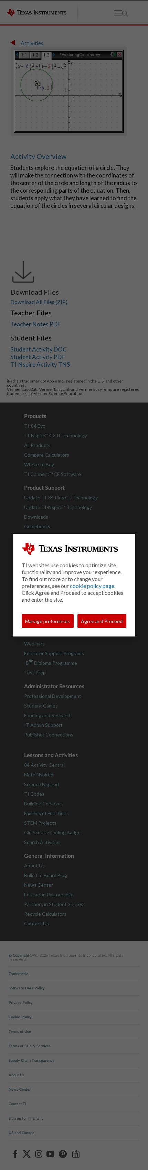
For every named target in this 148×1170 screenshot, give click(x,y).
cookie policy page (92, 585)
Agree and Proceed (102, 621)
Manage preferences (47, 621)
